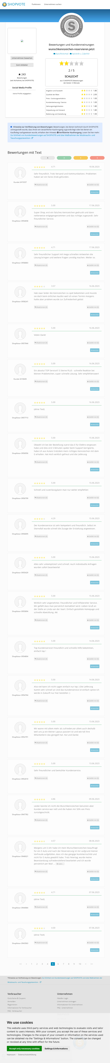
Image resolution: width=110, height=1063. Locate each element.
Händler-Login (62, 998)
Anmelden (12, 1001)
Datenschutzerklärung (27, 1054)
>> (92, 964)
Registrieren (12, 1004)
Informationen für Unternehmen (70, 1004)
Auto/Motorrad (62, 53)
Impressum (11, 1054)
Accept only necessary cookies (24, 1048)
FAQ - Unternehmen (65, 1008)
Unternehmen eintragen (66, 1001)
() (94, 185)
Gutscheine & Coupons (17, 998)
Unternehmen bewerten (22, 58)
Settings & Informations (56, 1048)
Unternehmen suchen (52, 4)
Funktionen (36, 4)
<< (20, 964)
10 (80, 964)
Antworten (95, 192)
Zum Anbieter (22, 65)
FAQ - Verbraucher (15, 1011)
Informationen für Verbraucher (20, 1008)
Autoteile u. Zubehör (80, 53)
